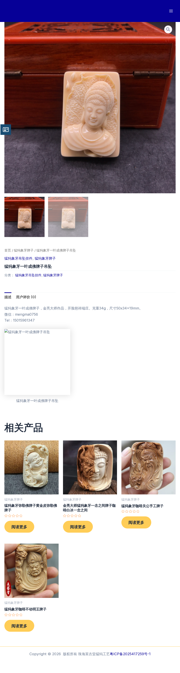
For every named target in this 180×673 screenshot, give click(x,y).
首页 (7, 250)
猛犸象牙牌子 (24, 250)
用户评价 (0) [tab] (26, 297)
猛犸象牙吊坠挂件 (18, 258)
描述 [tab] (7, 297)
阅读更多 (19, 526)
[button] (168, 29)
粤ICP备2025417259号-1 (130, 654)
